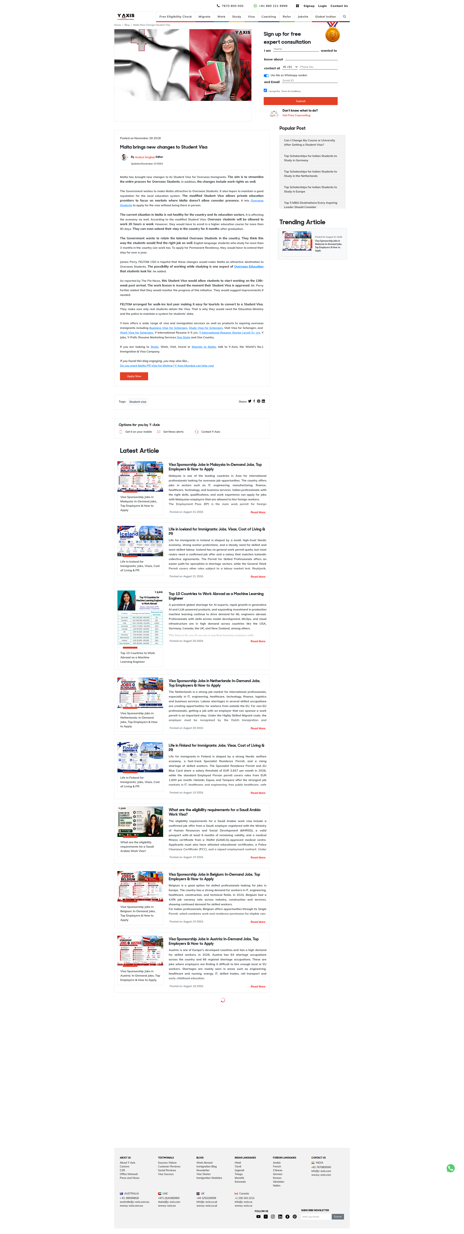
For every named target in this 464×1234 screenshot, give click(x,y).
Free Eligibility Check (176, 16)
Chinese (277, 1182)
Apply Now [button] (134, 376)
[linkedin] (263, 401)
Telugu (239, 1186)
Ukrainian (278, 1194)
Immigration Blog (206, 1178)
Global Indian (325, 16)
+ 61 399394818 (129, 1210)
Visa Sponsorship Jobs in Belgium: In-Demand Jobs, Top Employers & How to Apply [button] (214, 877)
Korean (277, 1190)
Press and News (129, 1190)
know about (273, 59)
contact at (272, 68)
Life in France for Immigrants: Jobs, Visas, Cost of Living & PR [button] (216, 1081)
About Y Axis (127, 1175)
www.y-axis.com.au (131, 1218)
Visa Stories (203, 1186)
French (277, 1178)
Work (221, 16)
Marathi (239, 1190)
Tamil (238, 1178)
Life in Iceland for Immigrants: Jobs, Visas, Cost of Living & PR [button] (217, 532)
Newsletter (203, 1182)
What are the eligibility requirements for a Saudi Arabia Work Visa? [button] (214, 812)
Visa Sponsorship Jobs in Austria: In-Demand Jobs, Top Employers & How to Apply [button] (214, 941)
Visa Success (166, 1186)
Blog (127, 24)
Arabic (277, 1175)
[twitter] (249, 401)
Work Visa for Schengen (136, 332)
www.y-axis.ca (243, 1218)
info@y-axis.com (321, 1183)
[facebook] (254, 401)
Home (117, 24)
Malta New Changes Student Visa (151, 24)
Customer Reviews (169, 1178)
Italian (276, 1198)
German (277, 1186)
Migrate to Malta (204, 347)
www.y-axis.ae (167, 1218)
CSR (122, 1182)
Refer (287, 16)
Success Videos (167, 1175)
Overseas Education (249, 266)
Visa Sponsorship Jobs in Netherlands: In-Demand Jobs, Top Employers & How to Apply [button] (214, 683)
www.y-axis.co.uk (206, 1218)
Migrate (205, 16)
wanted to (329, 50)
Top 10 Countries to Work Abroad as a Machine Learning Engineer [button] (216, 596)
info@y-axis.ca (243, 1214)
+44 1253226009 (206, 1210)
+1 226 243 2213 (244, 1210)
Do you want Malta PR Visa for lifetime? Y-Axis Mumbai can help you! (167, 365)
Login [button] (322, 6)
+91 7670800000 (321, 1179)
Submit (301, 101)
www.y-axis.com (321, 1187)
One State (183, 337)
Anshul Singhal (144, 157)
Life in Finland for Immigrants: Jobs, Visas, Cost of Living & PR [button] (216, 748)
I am (267, 50)
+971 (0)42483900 (168, 1210)
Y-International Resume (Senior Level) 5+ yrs (229, 332)
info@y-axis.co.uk (206, 1214)
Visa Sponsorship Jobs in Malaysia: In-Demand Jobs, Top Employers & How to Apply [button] (215, 467)
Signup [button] (309, 6)
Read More (258, 512)
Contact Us (339, 6)
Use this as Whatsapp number (289, 75)
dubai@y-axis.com (169, 1214)
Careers (124, 1178)
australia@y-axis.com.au (134, 1214)
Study (236, 16)
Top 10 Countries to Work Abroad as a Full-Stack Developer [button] (209, 1006)
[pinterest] (258, 401)
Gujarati (239, 1182)
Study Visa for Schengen (206, 328)
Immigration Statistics (209, 1190)
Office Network (129, 1186)
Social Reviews (167, 1182)
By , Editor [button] (147, 157)
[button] (135, 431)
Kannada (240, 1194)
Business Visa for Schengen (168, 328)
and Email (272, 82)
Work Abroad (204, 1175)
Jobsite (303, 16)
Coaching (269, 16)
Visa (251, 16)
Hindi (238, 1175)
